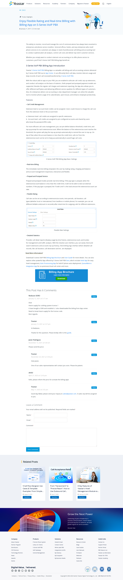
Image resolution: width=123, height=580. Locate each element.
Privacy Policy (31, 576)
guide (69, 333)
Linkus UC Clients (38, 545)
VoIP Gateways (37, 550)
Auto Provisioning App (48, 263)
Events (13, 561)
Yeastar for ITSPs (103, 555)
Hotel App (83, 260)
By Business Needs (60, 558)
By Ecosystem (58, 555)
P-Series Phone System (39, 542)
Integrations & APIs (60, 550)
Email (29, 420)
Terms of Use (22, 576)
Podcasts (78, 558)
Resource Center (81, 542)
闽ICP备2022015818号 (105, 576)
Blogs (77, 545)
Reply (94, 296)
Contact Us (101, 542)
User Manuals (80, 550)
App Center (49, 73)
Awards (13, 558)
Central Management (39, 553)
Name (29, 415)
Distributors (14, 547)
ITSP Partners (15, 550)
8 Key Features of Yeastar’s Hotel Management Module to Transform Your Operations (87, 491)
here (67, 260)
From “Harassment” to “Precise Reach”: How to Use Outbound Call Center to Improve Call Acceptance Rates (60, 491)
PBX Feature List (102, 550)
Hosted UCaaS (59, 542)
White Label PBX (59, 547)
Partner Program (16, 545)
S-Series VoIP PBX (38, 70)
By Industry (58, 553)
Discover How (71, 528)
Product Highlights (27, 17)
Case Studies (80, 547)
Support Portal (102, 545)
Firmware (79, 553)
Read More (27, 497)
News (12, 555)
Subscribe (79, 561)
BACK (24, 10)
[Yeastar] (16, 3)
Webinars (79, 555)
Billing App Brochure (53, 258)
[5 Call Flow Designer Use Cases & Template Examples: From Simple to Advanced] (33, 475)
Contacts (14, 576)
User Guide (68, 258)
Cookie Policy (40, 576)
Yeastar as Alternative (104, 553)
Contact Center (59, 545)
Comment (29, 425)
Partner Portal (102, 547)
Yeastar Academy (103, 558)
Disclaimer (49, 576)
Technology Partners (17, 553)
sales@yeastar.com (69, 394)
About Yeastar (15, 542)
